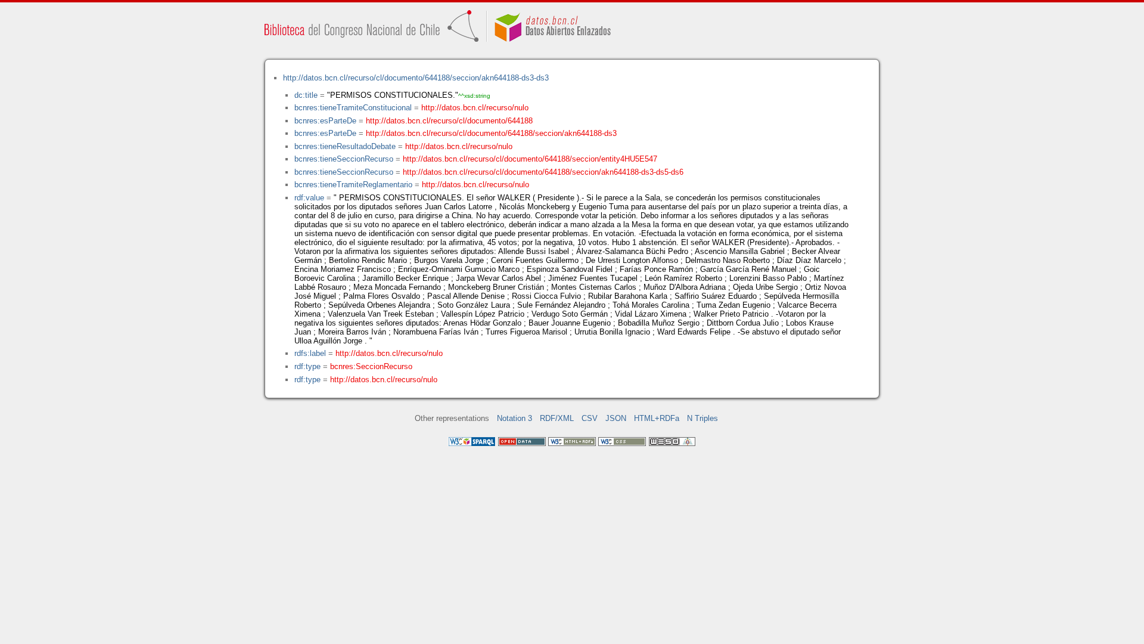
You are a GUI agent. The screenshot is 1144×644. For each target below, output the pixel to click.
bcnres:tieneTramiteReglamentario (353, 184)
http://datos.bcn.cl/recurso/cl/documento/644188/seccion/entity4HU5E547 (530, 158)
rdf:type (307, 366)
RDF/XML (557, 418)
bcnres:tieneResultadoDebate (345, 146)
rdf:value (309, 197)
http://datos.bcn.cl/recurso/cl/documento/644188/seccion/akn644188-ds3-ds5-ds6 (543, 172)
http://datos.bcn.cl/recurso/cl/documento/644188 (449, 120)
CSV (590, 418)
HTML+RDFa (656, 418)
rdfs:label (310, 353)
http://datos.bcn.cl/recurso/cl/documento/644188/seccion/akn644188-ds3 (491, 133)
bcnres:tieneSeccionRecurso (343, 158)
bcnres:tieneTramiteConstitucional (353, 107)
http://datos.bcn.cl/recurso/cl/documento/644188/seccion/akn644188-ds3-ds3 (416, 77)
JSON (615, 418)
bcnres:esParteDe (325, 120)
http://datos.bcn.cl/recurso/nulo (475, 107)
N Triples (702, 418)
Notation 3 (514, 418)
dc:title (306, 95)
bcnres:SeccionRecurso (371, 366)
